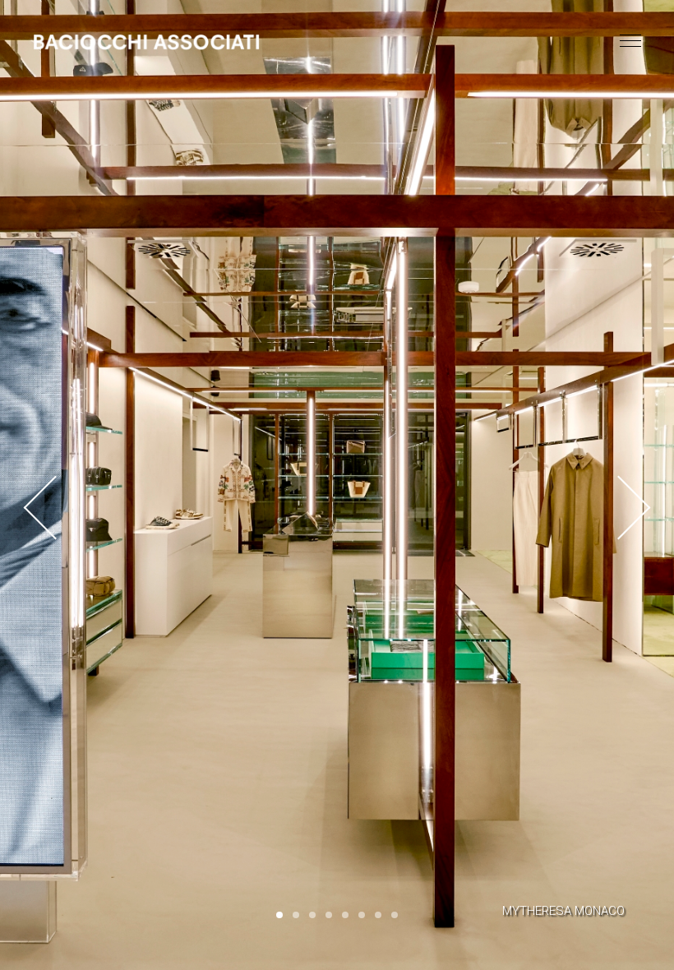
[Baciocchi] (146, 42)
